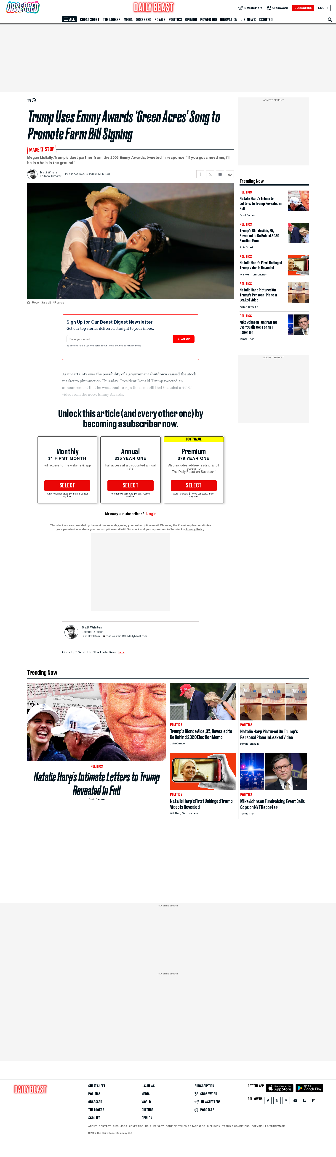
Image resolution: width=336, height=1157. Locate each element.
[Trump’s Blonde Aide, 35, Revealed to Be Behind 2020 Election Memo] (298, 242)
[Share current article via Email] (220, 174)
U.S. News (248, 20)
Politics (175, 20)
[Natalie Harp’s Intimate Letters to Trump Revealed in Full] (298, 210)
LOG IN (323, 8)
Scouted (266, 20)
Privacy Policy (134, 346)
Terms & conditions (236, 1126)
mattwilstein (92, 636)
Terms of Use (115, 346)
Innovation (228, 20)
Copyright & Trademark (268, 1126)
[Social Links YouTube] (295, 1101)
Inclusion (213, 1126)
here (121, 652)
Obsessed (143, 20)
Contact (105, 1126)
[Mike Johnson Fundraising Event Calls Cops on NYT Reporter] (298, 333)
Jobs (123, 1126)
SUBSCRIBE (303, 8)
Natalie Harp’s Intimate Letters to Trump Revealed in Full (97, 784)
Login (151, 514)
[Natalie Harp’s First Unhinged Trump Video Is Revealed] (298, 274)
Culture (147, 1110)
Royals (160, 20)
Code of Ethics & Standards (185, 1126)
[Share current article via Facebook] (200, 174)
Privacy (158, 1126)
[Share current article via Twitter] (210, 174)
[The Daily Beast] (154, 8)
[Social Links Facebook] (268, 1101)
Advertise (136, 1126)
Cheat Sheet (90, 20)
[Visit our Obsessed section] (37, 8)
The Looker (111, 20)
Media (128, 20)
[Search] (330, 19)
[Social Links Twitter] (277, 1101)
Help (148, 1126)
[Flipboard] (313, 1101)
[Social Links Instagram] (286, 1101)
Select (67, 486)
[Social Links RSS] (304, 1101)
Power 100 (208, 20)
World (146, 1102)
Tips (116, 1126)
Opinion (191, 20)
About (92, 1126)
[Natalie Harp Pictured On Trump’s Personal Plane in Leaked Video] (298, 301)
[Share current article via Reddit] (230, 174)
